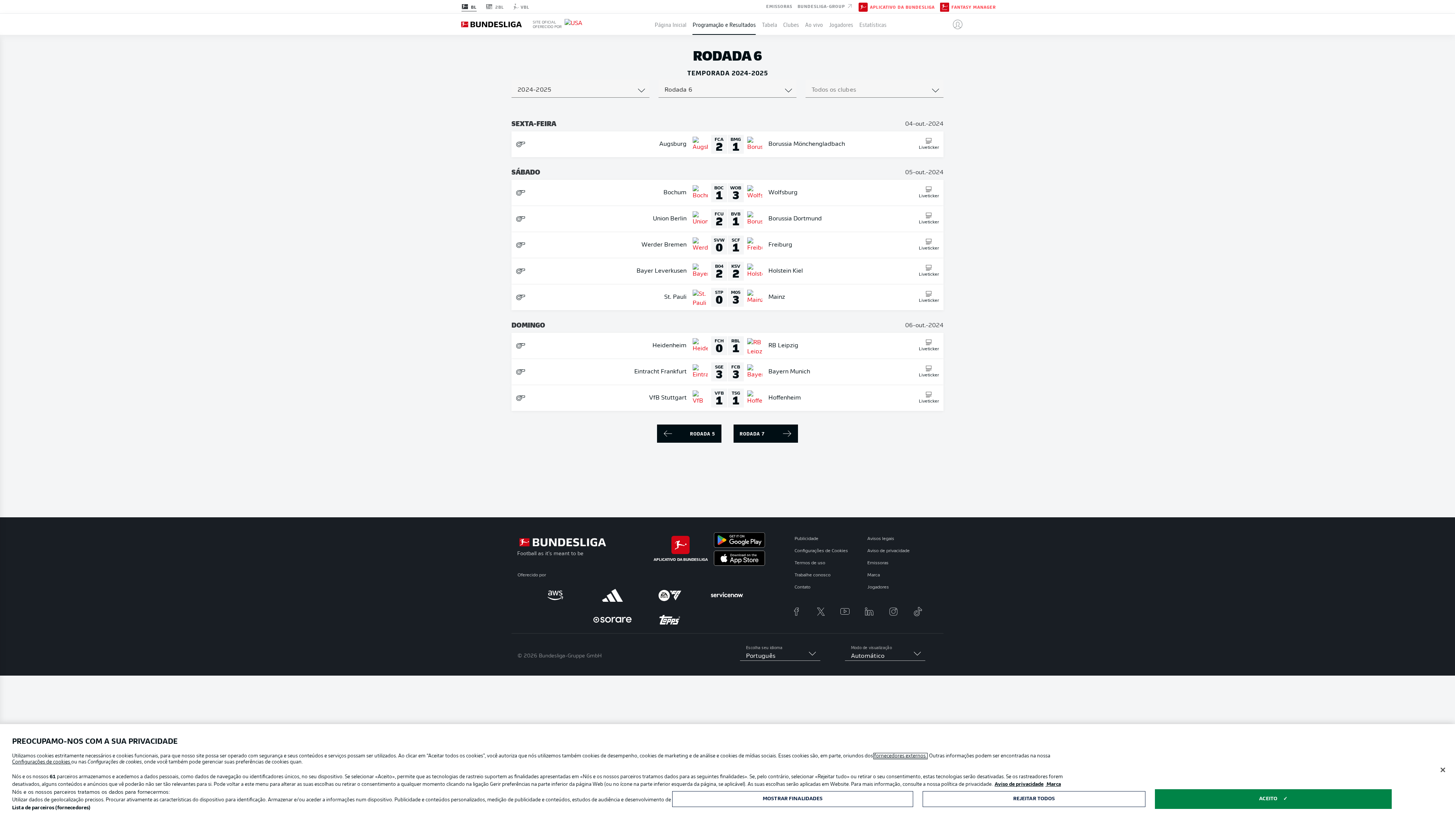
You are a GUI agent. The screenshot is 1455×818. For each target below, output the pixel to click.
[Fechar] (1443, 770)
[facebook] (796, 611)
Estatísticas (873, 24)
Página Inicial (671, 24)
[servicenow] (727, 595)
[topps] (670, 619)
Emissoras (779, 6)
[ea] (670, 595)
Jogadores (841, 24)
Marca (873, 575)
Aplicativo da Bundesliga (902, 7)
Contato (802, 587)
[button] (954, 24)
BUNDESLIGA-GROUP (822, 6)
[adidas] (612, 595)
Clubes (791, 24)
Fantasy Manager (973, 7)
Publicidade (806, 539)
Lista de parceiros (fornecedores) (51, 808)
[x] (821, 611)
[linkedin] (869, 611)
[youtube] (845, 611)
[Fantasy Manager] (944, 6)
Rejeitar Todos (1034, 798)
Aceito (1268, 798)
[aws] (555, 595)
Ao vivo (814, 24)
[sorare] (612, 619)
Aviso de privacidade (888, 551)
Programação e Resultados (724, 24)
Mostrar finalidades (793, 798)
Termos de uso (810, 563)
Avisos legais (880, 539)
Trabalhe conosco (813, 575)
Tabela (769, 24)
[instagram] (893, 611)
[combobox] (580, 90)
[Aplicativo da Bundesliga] (863, 6)
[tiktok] (918, 611)
